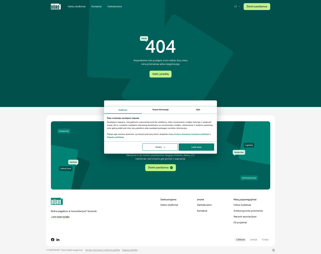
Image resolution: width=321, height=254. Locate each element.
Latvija (253, 239)
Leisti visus (196, 147)
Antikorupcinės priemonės (248, 210)
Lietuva (240, 239)
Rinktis (159, 147)
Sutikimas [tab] (122, 110)
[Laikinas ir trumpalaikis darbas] (56, 6)
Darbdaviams (115, 6)
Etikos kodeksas (242, 204)
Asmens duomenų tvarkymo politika (102, 250)
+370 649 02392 (60, 217)
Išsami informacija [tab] (160, 109)
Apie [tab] (198, 109)
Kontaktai (96, 6)
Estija (265, 239)
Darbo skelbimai (77, 6)
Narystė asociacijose (245, 216)
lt (235, 6)
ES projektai (240, 222)
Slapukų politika (129, 250)
